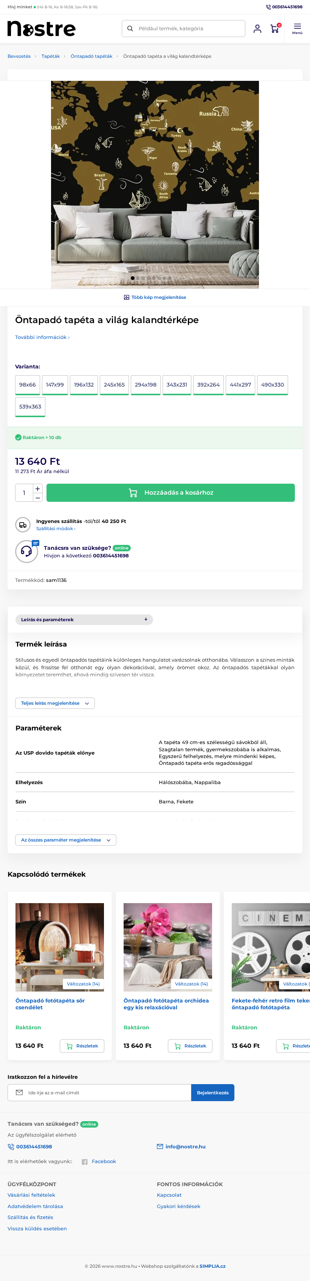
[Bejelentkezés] (257, 29)
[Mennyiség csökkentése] (37, 497)
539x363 (30, 406)
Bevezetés (19, 56)
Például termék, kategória (171, 28)
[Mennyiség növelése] (37, 488)
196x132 (84, 384)
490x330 (272, 384)
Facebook (104, 1161)
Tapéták (51, 56)
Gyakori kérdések (178, 1206)
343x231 (177, 384)
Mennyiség (24, 493)
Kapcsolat (169, 1195)
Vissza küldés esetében (37, 1228)
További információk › (42, 337)
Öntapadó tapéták (91, 56)
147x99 (55, 384)
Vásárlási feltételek (31, 1195)
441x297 (240, 384)
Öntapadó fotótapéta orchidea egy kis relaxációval (166, 1004)
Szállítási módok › (56, 528)
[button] (297, 28)
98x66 (27, 384)
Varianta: (27, 366)
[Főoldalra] (42, 28)
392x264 (208, 384)
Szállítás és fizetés (30, 1217)
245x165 (114, 384)
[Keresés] (130, 28)
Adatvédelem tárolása (35, 1206)
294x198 (146, 384)
